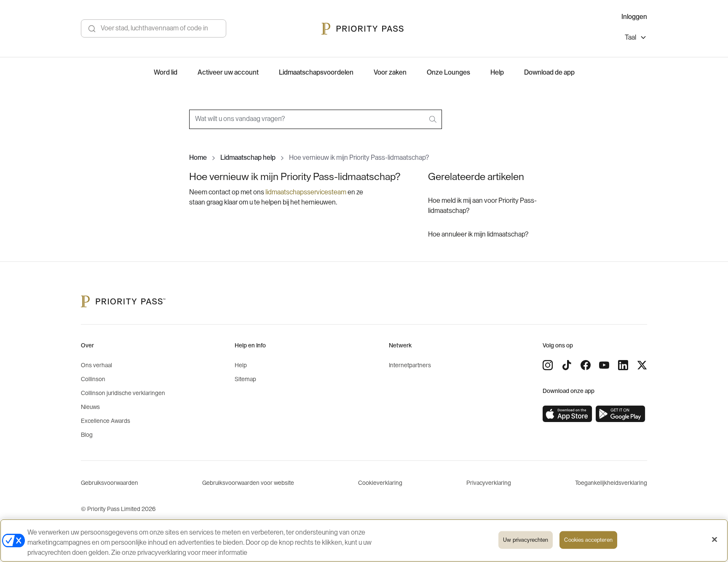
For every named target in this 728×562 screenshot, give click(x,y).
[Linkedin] (623, 365)
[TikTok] (567, 365)
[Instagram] (548, 365)
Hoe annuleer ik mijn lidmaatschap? (478, 234)
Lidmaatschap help (248, 157)
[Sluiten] (714, 539)
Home (198, 157)
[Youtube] (604, 365)
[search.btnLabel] (433, 119)
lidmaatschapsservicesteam (305, 192)
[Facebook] (586, 365)
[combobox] (315, 119)
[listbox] (636, 38)
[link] (567, 414)
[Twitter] (642, 365)
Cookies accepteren (588, 540)
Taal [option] (630, 37)
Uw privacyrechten (525, 540)
